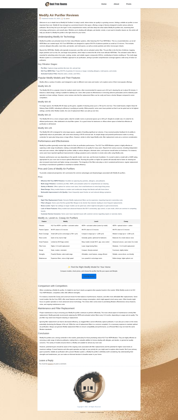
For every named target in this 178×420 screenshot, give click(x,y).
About (116, 4)
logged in (51, 364)
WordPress (82, 412)
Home (104, 4)
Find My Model (89, 276)
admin (68, 18)
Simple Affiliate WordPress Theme (96, 412)
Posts (128, 4)
